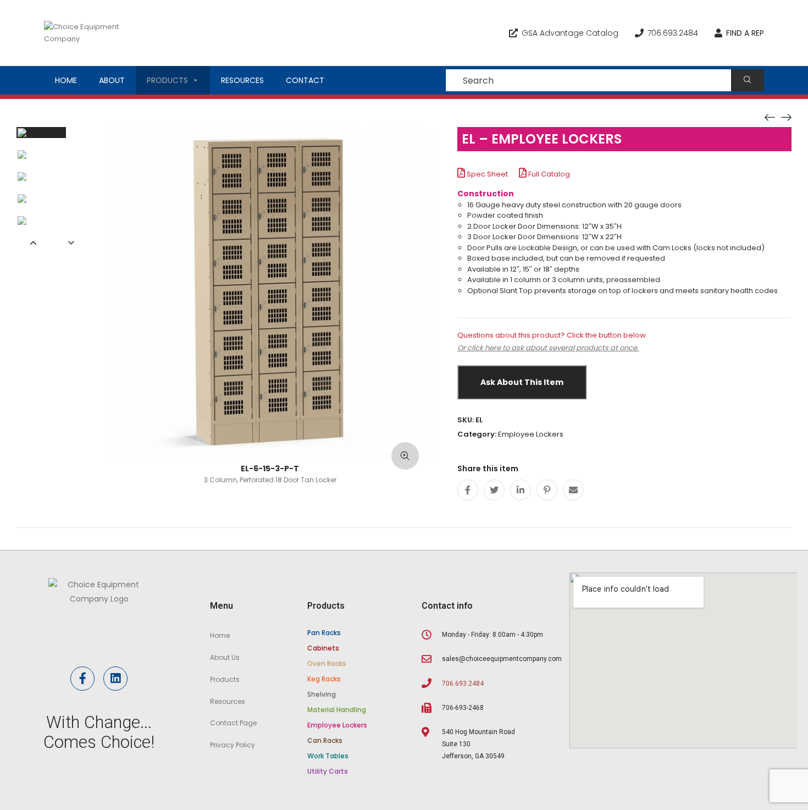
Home (66, 80)
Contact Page (233, 723)
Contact (305, 80)
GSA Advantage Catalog (570, 32)
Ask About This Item (521, 382)
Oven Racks (326, 663)
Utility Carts (327, 771)
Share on (624, 469)
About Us (225, 657)
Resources (242, 80)
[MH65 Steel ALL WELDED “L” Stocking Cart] (769, 117)
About (112, 80)
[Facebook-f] (82, 678)
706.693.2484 (672, 32)
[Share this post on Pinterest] (546, 490)
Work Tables (327, 756)
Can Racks (324, 740)
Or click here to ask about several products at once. (548, 348)
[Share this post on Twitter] (494, 490)
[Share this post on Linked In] (520, 490)
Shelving (321, 694)
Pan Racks (324, 632)
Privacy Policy (232, 745)
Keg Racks (324, 679)
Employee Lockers (530, 434)
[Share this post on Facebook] (467, 490)
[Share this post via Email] (573, 490)
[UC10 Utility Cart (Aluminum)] (786, 117)
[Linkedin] (115, 678)
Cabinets (323, 648)
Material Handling (336, 709)
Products (167, 80)
